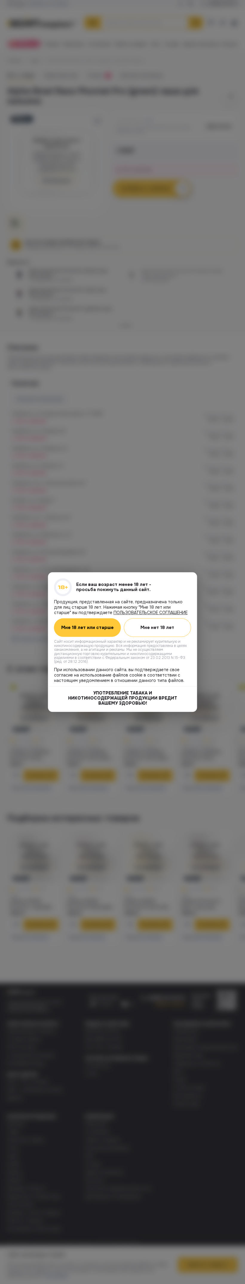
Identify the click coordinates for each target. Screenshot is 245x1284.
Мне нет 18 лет (157, 627)
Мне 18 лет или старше (87, 627)
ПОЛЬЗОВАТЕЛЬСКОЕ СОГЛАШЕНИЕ (151, 612)
